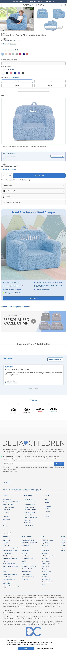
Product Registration (30, 510)
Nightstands (25, 550)
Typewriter (17, 85)
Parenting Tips (28, 499)
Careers (5, 526)
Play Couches (46, 561)
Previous (4, 533)
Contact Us (27, 523)
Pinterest (47, 511)
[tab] (27, 388)
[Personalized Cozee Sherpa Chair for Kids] (2, 54)
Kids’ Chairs (25, 556)
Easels (43, 548)
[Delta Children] (33, 443)
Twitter (47, 516)
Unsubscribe (6, 482)
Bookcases (6, 569)
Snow (33, 90)
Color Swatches (28, 525)
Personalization (7, 553)
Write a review (54, 359)
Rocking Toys (46, 564)
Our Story (6, 516)
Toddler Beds (26, 545)
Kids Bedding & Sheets (29, 566)
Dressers (24, 548)
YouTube (47, 514)
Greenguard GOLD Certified (11, 502)
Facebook (48, 509)
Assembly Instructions (30, 502)
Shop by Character (28, 577)
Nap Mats (25, 579)
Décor (24, 561)
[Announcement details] (40, 490)
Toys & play (45, 543)
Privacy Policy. (42, 644)
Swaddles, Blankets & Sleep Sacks (11, 586)
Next (9, 533)
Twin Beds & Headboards (29, 543)
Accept (26, 648)
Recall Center (7, 510)
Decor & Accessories (9, 564)
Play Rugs (44, 569)
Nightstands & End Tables (10, 566)
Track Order (27, 520)
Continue (59, 464)
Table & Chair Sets (28, 558)
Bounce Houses (46, 571)
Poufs (43, 584)
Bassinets (5, 561)
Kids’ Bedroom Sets (28, 540)
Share (59, 27)
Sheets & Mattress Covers (11, 558)
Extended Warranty (30, 512)
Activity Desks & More (48, 556)
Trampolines (45, 566)
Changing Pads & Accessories (8, 582)
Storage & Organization (10, 574)
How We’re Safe (7, 499)
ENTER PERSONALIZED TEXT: (9, 60)
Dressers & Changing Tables (11, 548)
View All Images (50, 27)
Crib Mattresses (7, 556)
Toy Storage (45, 550)
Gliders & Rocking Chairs (10, 550)
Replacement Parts (30, 507)
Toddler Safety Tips (9, 507)
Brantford (50, 85)
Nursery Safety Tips (8, 504)
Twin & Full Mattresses (29, 569)
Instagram (48, 506)
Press (4, 522)
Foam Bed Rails (26, 571)
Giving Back (6, 519)
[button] (33, 321)
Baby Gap (6, 545)
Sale (46, 499)
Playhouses (45, 545)
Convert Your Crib (29, 504)
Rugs (4, 571)
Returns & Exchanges (30, 517)
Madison (50, 81)
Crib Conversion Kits (9, 579)
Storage (24, 553)
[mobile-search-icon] (61, 5)
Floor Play (44, 577)
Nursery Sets (6, 540)
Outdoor (44, 553)
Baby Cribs (6, 543)
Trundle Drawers (8, 577)
